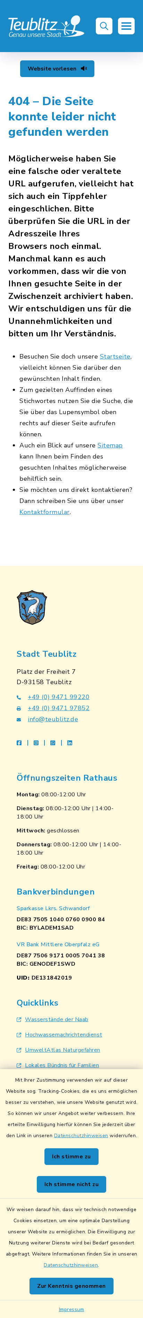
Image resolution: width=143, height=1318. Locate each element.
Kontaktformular (44, 512)
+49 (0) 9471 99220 (59, 697)
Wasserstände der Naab (57, 1019)
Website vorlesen (53, 69)
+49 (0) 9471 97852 (59, 708)
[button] (104, 26)
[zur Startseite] (46, 26)
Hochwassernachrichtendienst (63, 1035)
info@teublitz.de (53, 719)
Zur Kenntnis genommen (71, 1286)
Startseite (115, 356)
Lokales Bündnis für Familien (62, 1065)
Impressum (71, 1309)
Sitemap (110, 445)
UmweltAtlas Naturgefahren (62, 1050)
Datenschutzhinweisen (81, 1135)
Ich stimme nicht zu (71, 1184)
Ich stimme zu (71, 1156)
